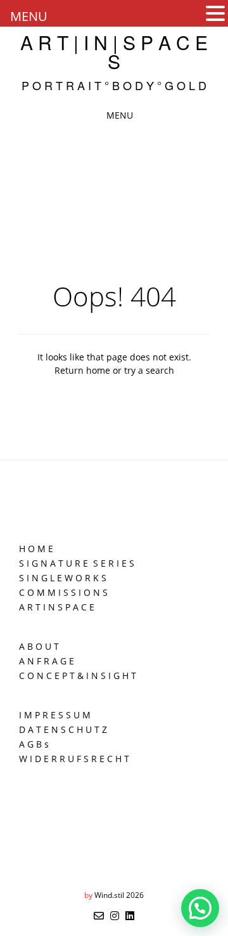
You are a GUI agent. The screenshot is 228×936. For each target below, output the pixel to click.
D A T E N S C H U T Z (63, 729)
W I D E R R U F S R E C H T (74, 759)
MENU (29, 16)
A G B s (34, 744)
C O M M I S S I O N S (63, 592)
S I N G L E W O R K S (62, 578)
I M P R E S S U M (55, 715)
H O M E (36, 549)
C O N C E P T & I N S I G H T (77, 675)
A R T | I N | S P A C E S (114, 52)
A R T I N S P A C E (56, 607)
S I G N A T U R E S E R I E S (76, 563)
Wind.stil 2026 (119, 895)
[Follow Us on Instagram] (115, 915)
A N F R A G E (46, 661)
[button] (215, 13)
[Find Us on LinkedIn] (130, 915)
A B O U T (39, 646)
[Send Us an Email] (98, 915)
